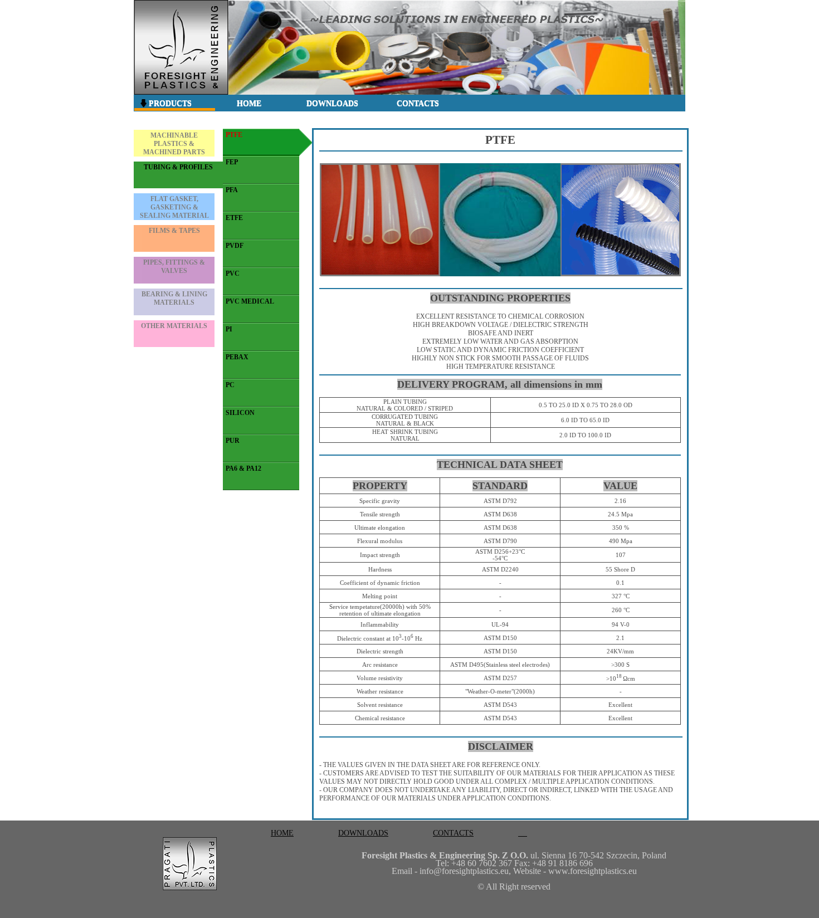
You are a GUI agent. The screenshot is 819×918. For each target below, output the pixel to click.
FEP (232, 162)
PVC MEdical (250, 301)
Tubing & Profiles (178, 167)
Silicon (240, 413)
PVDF (234, 246)
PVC (233, 273)
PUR (233, 441)
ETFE (234, 218)
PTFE (234, 135)
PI (229, 329)
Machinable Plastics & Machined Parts (174, 143)
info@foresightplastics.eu (464, 871)
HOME (249, 103)
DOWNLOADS (332, 103)
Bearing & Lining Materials (174, 298)
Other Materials (174, 326)
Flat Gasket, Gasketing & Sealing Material (174, 207)
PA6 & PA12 (243, 468)
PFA (232, 190)
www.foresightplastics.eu (592, 871)
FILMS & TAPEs (174, 231)
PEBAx (237, 357)
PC (230, 385)
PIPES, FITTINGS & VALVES (174, 266)
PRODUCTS (169, 103)
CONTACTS (418, 103)
